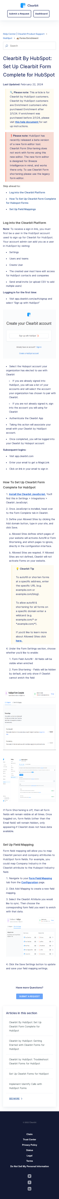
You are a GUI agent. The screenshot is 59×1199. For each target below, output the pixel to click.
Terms (29, 1160)
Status (29, 1150)
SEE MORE (14, 1098)
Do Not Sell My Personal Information (29, 1166)
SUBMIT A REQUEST (29, 996)
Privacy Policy (29, 1144)
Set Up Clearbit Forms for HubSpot (29, 1073)
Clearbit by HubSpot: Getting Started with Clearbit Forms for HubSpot (26, 1044)
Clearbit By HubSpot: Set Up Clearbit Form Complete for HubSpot (25, 1026)
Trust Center (29, 1139)
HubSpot (7, 38)
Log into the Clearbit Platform (27, 192)
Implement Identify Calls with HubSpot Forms (25, 1086)
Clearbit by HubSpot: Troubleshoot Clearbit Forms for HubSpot (28, 1061)
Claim (29, 1134)
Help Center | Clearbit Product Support (23, 34)
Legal (29, 1155)
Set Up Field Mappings (22, 209)
